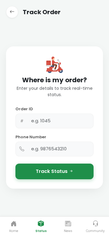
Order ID (24, 109)
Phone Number (30, 137)
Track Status (52, 171)
